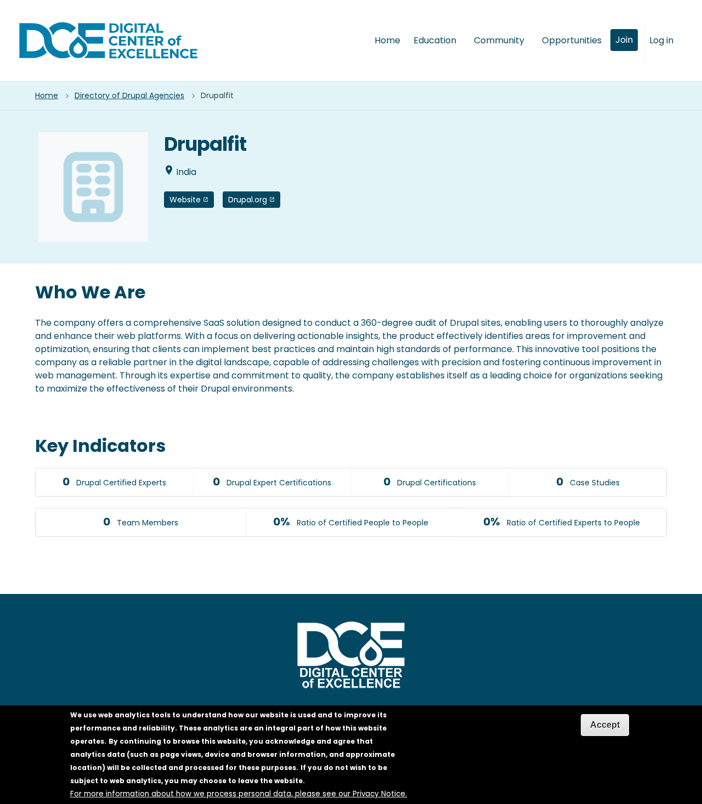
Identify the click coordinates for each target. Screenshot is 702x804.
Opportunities (572, 40)
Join (624, 39)
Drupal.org (247, 199)
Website (185, 199)
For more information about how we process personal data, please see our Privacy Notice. (238, 794)
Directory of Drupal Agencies (129, 95)
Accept (605, 724)
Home (387, 40)
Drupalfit (217, 95)
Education (435, 40)
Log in (661, 40)
